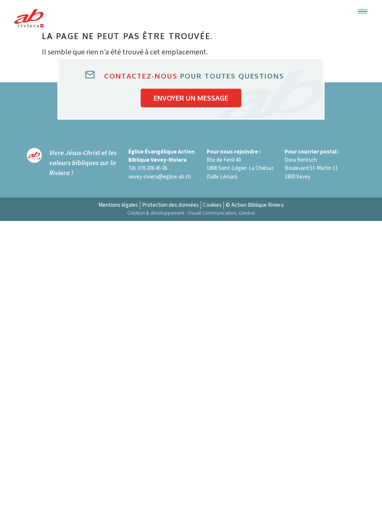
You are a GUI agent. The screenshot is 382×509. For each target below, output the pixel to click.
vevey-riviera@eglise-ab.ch (159, 177)
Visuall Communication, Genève (221, 213)
